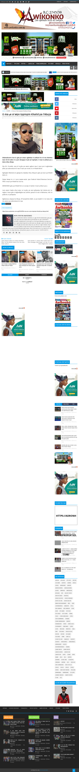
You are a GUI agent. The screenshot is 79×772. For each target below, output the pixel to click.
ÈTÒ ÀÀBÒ (51, 63)
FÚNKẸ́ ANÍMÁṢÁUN (41, 63)
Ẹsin (56, 611)
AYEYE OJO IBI (58, 600)
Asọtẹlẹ (66, 595)
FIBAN (70, 613)
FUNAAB (67, 618)
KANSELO (66, 639)
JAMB (63, 636)
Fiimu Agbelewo (64, 616)
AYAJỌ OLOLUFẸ (59, 598)
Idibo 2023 (71, 623)
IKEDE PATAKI (65, 708)
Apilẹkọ (63, 580)
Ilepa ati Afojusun (14, 708)
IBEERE (68, 621)
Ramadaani (58, 672)
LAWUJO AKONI (59, 652)
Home (3, 111)
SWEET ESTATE (68, 675)
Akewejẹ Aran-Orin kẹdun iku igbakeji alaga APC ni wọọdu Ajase (44, 265)
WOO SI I (50, 247)
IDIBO (64, 623)
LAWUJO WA (58, 654)
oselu (57, 667)
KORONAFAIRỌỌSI (59, 646)
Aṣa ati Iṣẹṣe (58, 595)
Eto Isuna (64, 613)
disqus (27, 274)
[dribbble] (26, 2)
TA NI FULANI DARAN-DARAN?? (67, 754)
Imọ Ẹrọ (62, 629)
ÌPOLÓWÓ (16, 63)
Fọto (71, 616)
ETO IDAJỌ (57, 613)
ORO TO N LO (68, 664)
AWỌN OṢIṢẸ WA (43, 708)
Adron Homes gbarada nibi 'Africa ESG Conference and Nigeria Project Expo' (59, 72)
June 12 (68, 636)
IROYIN (74, 580)
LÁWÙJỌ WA (31, 63)
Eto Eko (69, 580)
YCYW (56, 677)
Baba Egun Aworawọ (60, 603)
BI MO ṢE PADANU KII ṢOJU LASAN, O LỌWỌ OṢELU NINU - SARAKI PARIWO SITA (69, 533)
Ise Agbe (57, 582)
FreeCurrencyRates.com (61, 296)
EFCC (72, 606)
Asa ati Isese (68, 593)
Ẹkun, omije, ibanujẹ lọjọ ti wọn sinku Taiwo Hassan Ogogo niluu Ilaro (69, 428)
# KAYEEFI (8, 204)
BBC (69, 603)
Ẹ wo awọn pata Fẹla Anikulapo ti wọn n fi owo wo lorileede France (17, 732)
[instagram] (15, 2)
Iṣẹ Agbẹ (57, 636)
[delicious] (29, 2)
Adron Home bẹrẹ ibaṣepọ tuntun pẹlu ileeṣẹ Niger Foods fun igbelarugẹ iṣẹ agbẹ (69, 409)
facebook (44, 274)
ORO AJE (73, 662)
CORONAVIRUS (58, 606)
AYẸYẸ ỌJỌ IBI (67, 600)
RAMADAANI (65, 672)
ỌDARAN (57, 659)
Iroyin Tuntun (33, 708)
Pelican (73, 670)
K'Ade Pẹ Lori (58, 639)
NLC (65, 657)
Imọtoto (68, 629)
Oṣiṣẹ (56, 585)
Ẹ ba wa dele (24, 708)
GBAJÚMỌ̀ (66, 404)
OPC (68, 662)
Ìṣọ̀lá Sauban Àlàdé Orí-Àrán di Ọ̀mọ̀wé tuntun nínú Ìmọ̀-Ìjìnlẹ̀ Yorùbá (17, 723)
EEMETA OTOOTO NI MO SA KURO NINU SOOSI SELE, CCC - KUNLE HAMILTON (69, 560)
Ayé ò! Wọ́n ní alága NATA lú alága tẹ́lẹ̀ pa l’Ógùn (9, 264)
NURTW (69, 657)
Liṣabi (69, 654)
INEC (73, 629)
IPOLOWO (61, 631)
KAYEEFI (8, 111)
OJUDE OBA (64, 659)
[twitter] (12, 2)
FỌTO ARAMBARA (59, 618)
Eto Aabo (62, 611)
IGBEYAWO (65, 626)
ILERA (71, 626)
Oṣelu (74, 582)
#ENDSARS (62, 585)
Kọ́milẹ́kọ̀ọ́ (58, 644)
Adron (37, 72)
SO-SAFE (72, 672)
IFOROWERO (58, 626)
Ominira (57, 662)
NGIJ (61, 657)
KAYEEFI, (22, 118)
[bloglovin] (23, 2)
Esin (73, 608)
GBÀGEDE (59, 1)
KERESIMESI (64, 641)
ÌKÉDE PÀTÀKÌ (66, 63)
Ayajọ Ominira (68, 598)
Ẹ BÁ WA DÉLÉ (73, 1)
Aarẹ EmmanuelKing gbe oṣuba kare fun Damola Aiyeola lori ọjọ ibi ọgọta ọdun (69, 437)
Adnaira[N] (49, 103)
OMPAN (63, 662)
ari (62, 593)
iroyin (57, 634)
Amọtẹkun (69, 590)
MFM (73, 654)
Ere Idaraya (58, 608)
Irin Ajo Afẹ (69, 631)
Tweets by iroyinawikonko (61, 365)
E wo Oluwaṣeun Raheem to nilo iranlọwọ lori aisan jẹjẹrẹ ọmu (27, 265)
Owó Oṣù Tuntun (64, 670)
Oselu (62, 667)
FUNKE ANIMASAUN (60, 621)
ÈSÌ (74, 404)
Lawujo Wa (67, 652)
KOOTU (64, 644)
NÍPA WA (66, 1)
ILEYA (56, 629)
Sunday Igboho (59, 675)
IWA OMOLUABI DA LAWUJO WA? (67, 727)
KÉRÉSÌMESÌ (72, 641)
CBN (73, 603)
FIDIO (56, 616)
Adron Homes (59, 588)
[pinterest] (20, 2)
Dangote (66, 606)
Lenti (64, 654)
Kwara (69, 582)
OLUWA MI (71, 659)
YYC (61, 677)
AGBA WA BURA (68, 588)
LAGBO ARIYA (67, 649)
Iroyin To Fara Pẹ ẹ (8, 247)
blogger (10, 274)
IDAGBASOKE (58, 623)
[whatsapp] (74, 710)
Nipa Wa (5, 708)
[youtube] (18, 2)
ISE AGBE (68, 634)
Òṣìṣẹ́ (56, 670)
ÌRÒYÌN (23, 63)
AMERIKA (62, 590)
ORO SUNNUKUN (59, 664)
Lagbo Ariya (58, 649)
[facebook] (10, 2)
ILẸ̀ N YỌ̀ (62, 721)
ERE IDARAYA (66, 608)
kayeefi (73, 639)
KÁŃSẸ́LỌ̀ (57, 63)
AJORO (57, 590)
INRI (56, 631)
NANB (56, 657)
